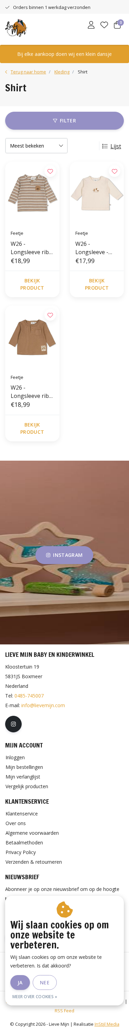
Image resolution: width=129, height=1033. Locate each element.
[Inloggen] (91, 25)
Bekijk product (32, 284)
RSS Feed (64, 1010)
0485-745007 (29, 695)
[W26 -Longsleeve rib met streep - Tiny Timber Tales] (32, 193)
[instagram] (13, 724)
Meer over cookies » (34, 997)
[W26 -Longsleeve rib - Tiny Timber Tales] (32, 336)
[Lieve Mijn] (16, 27)
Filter (68, 120)
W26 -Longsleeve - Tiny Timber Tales (91, 248)
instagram (68, 555)
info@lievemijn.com (43, 705)
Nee (45, 982)
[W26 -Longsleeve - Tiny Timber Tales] (97, 193)
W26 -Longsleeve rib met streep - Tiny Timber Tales (30, 248)
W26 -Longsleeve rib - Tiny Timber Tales (31, 392)
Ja (20, 982)
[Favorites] (104, 25)
